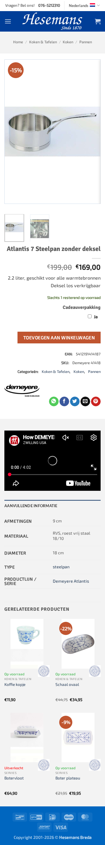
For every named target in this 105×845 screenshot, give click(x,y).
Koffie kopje (14, 684)
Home (18, 41)
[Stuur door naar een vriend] (85, 402)
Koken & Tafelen (43, 41)
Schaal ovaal (67, 684)
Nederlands (78, 5)
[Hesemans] (52, 21)
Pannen (85, 41)
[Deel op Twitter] (75, 402)
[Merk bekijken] (44, 671)
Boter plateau (67, 777)
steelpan (61, 566)
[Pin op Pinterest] (96, 402)
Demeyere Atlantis (71, 581)
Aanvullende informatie (30, 505)
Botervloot (14, 777)
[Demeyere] (21, 391)
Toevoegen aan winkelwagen (59, 337)
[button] (7, 21)
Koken (68, 41)
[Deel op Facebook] (64, 402)
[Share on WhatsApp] (54, 402)
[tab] (52, 506)
